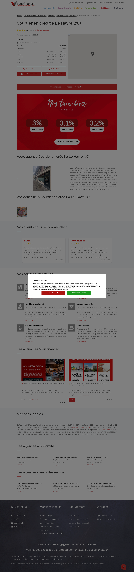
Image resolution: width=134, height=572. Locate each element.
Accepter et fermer (79, 293)
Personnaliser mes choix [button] (60, 289)
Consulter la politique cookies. (42, 289)
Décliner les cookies (53, 293)
